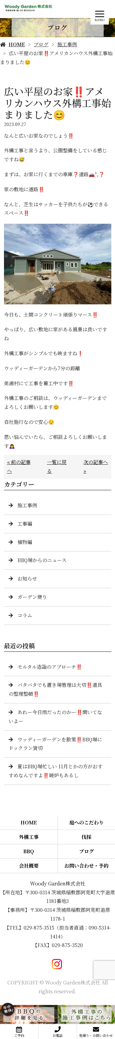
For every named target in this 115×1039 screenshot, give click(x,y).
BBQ (28, 851)
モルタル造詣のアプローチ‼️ (49, 666)
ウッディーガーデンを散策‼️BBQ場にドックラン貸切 (55, 744)
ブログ (41, 44)
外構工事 (29, 836)
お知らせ (27, 578)
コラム (24, 615)
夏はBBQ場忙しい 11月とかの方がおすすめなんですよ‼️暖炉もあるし (55, 771)
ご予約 (19, 1035)
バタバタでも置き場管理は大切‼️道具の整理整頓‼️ (55, 689)
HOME (17, 44)
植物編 (24, 542)
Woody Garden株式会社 (57, 883)
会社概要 (29, 865)
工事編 (24, 523)
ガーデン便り (32, 596)
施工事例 (67, 44)
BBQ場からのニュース (42, 560)
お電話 (57, 1035)
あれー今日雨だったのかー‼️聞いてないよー (55, 717)
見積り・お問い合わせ (96, 1035)
